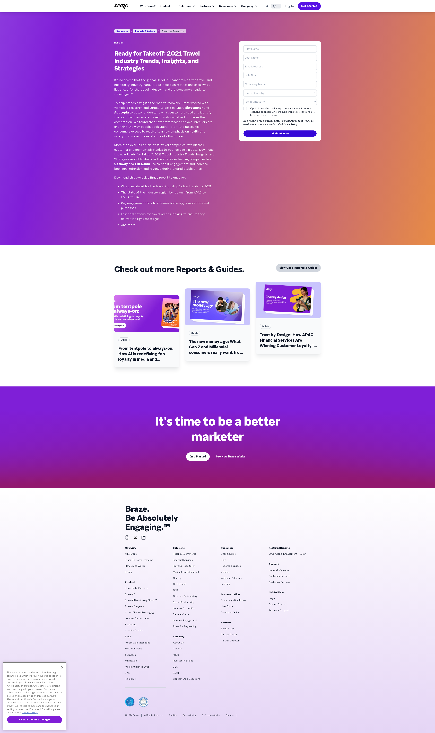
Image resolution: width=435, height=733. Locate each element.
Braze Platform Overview (139, 559)
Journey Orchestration (137, 618)
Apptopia (121, 112)
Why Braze (131, 553)
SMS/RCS (130, 654)
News (176, 654)
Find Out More (280, 133)
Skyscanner (194, 108)
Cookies (173, 715)
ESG (175, 666)
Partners (205, 6)
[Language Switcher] (276, 6)
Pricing (128, 571)
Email (128, 636)
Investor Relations (183, 660)
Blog (223, 559)
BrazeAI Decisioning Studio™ (141, 600)
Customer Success (279, 582)
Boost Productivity (183, 602)
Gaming (177, 578)
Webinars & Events (231, 578)
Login (272, 598)
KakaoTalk (130, 678)
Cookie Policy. (30, 712)
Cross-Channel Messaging (139, 612)
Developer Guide (230, 612)
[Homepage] (121, 6)
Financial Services (183, 559)
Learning (225, 584)
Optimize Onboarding (185, 596)
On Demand (179, 584)
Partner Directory (230, 640)
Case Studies (228, 553)
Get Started (309, 6)
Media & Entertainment (186, 571)
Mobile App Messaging (137, 642)
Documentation (230, 594)
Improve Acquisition (184, 608)
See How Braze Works (230, 456)
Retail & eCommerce (184, 553)
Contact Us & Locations (186, 678)
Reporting (130, 624)
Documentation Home (233, 600)
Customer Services (279, 576)
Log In (289, 6)
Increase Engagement (185, 620)
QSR (175, 590)
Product (165, 6)
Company (247, 6)
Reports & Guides (145, 31)
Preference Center (211, 715)
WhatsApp (131, 660)
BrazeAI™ (130, 594)
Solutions (185, 6)
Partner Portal (229, 634)
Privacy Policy (289, 124)
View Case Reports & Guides (298, 268)
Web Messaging (133, 648)
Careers (177, 648)
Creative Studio (134, 630)
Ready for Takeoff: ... (173, 31)
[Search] (267, 6)
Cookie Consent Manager (34, 719)
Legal (176, 672)
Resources (226, 6)
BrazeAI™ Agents (134, 606)
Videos (225, 571)
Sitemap (230, 715)
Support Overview (279, 569)
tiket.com (142, 164)
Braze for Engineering (184, 626)
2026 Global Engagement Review (287, 553)
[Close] (62, 667)
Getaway (121, 164)
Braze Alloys (227, 628)
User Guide (227, 606)
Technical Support (279, 610)
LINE (127, 672)
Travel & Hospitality (184, 565)
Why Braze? (147, 6)
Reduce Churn (181, 614)
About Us (178, 642)
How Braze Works (135, 565)
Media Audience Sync (137, 666)
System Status (277, 604)
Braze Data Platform (136, 588)
